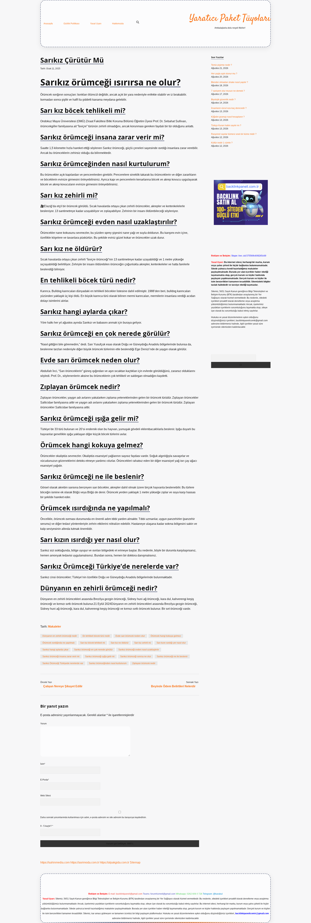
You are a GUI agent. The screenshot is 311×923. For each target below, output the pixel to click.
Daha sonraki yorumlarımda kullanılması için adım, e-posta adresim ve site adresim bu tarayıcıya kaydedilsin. (93, 817)
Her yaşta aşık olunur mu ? (224, 73)
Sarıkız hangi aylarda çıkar (55, 649)
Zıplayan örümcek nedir (143, 663)
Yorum (43, 723)
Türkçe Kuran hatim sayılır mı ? (226, 125)
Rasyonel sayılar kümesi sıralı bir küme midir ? (233, 134)
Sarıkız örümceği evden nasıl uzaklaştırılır (138, 649)
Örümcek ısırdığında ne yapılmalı (58, 643)
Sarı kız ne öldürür (120, 643)
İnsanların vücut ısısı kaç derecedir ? (229, 108)
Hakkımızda (118, 23)
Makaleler (54, 626)
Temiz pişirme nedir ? (221, 65)
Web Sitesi (45, 795)
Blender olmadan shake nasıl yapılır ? (229, 82)
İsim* (42, 764)
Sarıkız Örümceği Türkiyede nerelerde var (62, 663)
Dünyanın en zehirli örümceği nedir (59, 636)
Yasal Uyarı (95, 23)
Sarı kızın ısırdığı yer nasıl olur (171, 643)
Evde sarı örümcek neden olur (130, 636)
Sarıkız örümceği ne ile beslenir (172, 656)
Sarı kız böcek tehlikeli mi (92, 643)
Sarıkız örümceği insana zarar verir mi (60, 656)
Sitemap (135, 862)
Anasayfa (48, 23)
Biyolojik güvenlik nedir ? (223, 99)
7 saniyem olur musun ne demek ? (228, 91)
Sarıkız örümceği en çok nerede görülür (93, 649)
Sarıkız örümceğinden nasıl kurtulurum (108, 663)
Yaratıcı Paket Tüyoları (229, 18)
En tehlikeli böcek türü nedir (96, 636)
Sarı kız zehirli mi (142, 643)
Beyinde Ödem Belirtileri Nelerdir (173, 686)
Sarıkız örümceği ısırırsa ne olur (135, 656)
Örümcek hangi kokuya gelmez (166, 636)
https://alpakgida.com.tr (114, 862)
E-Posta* (44, 779)
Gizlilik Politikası (71, 23)
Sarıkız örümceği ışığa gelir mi (99, 656)
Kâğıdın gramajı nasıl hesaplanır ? (228, 117)
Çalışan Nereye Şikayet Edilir (62, 686)
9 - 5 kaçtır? (46, 826)
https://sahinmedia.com (55, 862)
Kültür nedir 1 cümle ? (222, 142)
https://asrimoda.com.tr (84, 862)
